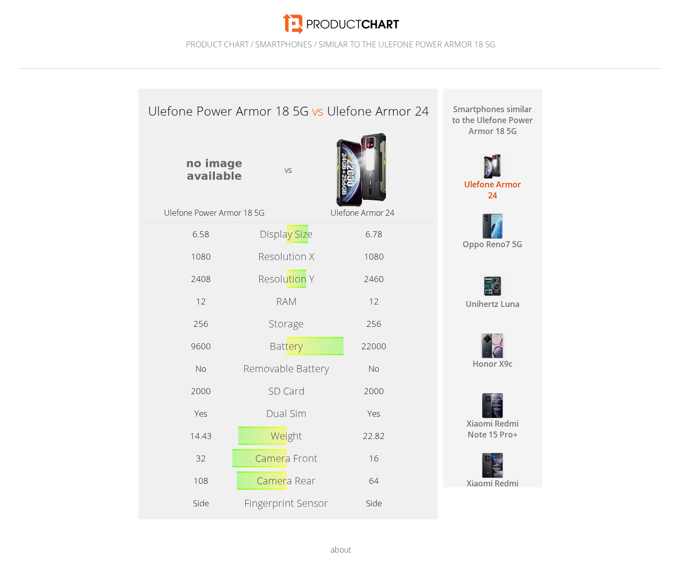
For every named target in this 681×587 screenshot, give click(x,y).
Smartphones (283, 44)
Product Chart (217, 44)
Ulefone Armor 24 (362, 212)
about (341, 549)
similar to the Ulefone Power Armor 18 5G (407, 44)
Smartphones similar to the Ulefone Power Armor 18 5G (492, 120)
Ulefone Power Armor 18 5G (214, 212)
